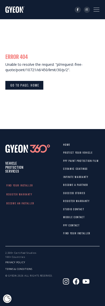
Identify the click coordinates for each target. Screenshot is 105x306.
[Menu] (96, 10)
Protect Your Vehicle (67, 152)
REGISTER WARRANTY (11, 194)
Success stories (67, 193)
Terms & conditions (18, 269)
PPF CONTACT (67, 225)
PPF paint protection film (67, 161)
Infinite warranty (67, 177)
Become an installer (11, 203)
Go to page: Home (24, 85)
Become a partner (67, 185)
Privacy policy (15, 262)
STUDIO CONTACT (67, 209)
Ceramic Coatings (67, 169)
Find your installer (11, 185)
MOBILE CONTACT (67, 217)
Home (66, 144)
